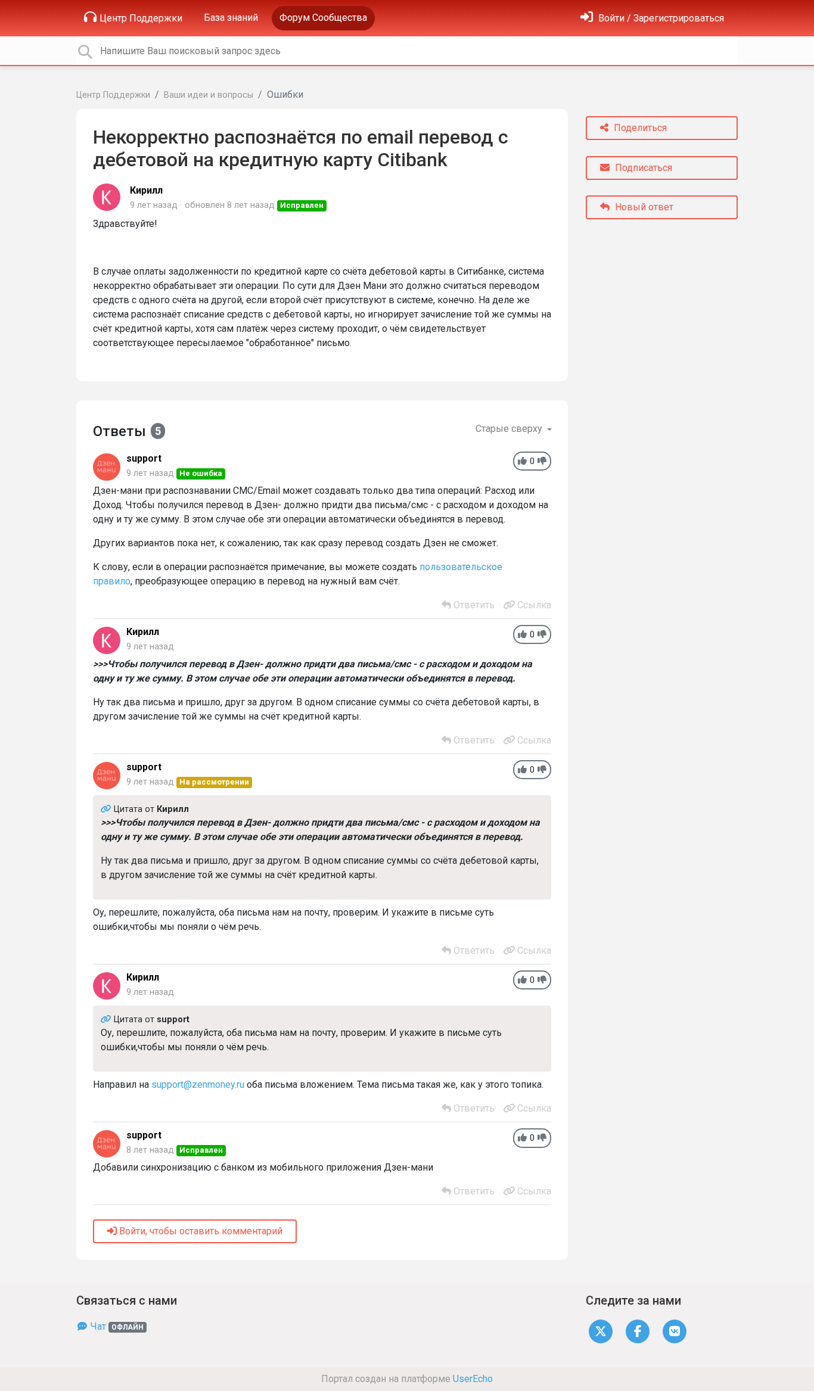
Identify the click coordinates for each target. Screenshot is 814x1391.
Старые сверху (510, 428)
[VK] (674, 1330)
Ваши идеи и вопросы (208, 95)
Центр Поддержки (141, 18)
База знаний (231, 17)
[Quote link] (107, 809)
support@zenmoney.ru (197, 1084)
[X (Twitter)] (601, 1330)
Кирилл (146, 190)
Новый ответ (643, 207)
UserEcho (473, 1378)
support (143, 458)
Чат (116, 1326)
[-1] (542, 461)
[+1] (522, 461)
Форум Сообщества (323, 17)
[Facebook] (638, 1330)
